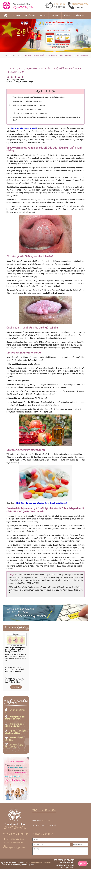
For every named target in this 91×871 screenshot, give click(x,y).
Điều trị (43, 15)
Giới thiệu (16, 15)
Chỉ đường (79, 15)
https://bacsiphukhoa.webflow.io (38, 863)
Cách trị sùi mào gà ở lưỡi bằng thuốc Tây (32, 113)
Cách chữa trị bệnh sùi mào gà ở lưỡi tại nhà (29, 105)
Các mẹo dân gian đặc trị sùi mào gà (30, 109)
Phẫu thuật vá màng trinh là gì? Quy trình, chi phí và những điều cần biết (15, 650)
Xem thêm (16, 687)
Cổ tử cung (30, 15)
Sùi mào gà (17, 55)
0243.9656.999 (12, 842)
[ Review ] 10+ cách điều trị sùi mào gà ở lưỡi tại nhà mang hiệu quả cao (56, 55)
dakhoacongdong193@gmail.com (14, 848)
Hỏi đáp (67, 15)
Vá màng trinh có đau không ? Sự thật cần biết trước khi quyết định (14, 669)
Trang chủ (7, 55)
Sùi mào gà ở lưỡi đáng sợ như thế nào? (27, 101)
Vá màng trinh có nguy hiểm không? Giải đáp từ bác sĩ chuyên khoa (14, 680)
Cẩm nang (55, 15)
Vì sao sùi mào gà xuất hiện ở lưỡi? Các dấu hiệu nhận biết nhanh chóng (39, 97)
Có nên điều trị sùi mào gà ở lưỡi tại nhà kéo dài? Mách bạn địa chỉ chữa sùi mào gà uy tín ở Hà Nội (46, 118)
